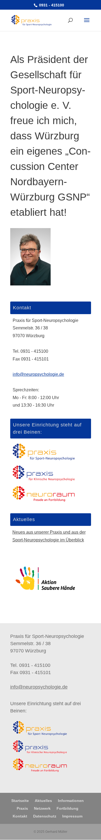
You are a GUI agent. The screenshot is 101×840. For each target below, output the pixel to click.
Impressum (72, 816)
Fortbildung (67, 808)
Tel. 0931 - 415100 (30, 351)
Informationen (71, 800)
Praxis (22, 808)
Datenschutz (44, 816)
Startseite (20, 800)
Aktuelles (43, 800)
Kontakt (20, 816)
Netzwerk (42, 808)
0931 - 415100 (51, 5)
